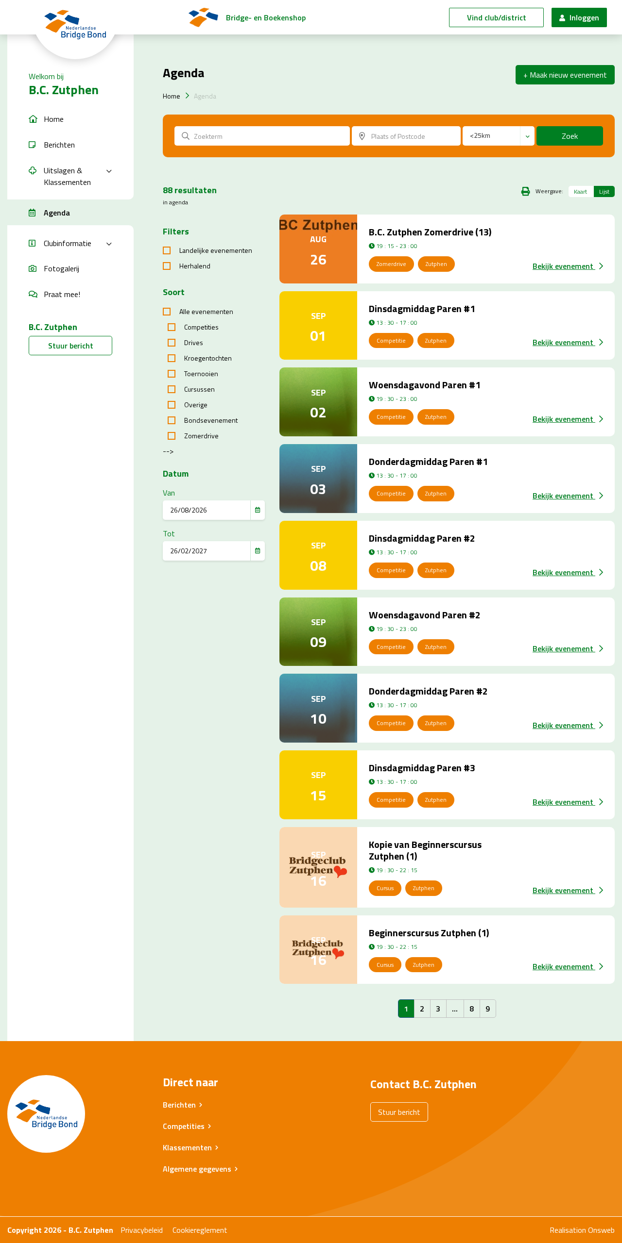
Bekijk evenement (564, 266)
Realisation (568, 1230)
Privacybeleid (142, 1230)
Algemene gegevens (197, 1169)
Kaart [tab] (580, 191)
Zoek (570, 136)
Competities (184, 1126)
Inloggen (583, 17)
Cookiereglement (200, 1230)
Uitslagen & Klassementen (67, 176)
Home (171, 96)
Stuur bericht (70, 345)
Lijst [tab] (604, 191)
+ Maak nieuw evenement (565, 75)
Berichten (179, 1104)
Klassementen (187, 1147)
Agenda (205, 96)
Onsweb (601, 1230)
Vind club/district (496, 17)
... (455, 1008)
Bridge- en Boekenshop (266, 17)
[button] (70, 119)
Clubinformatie (67, 243)
